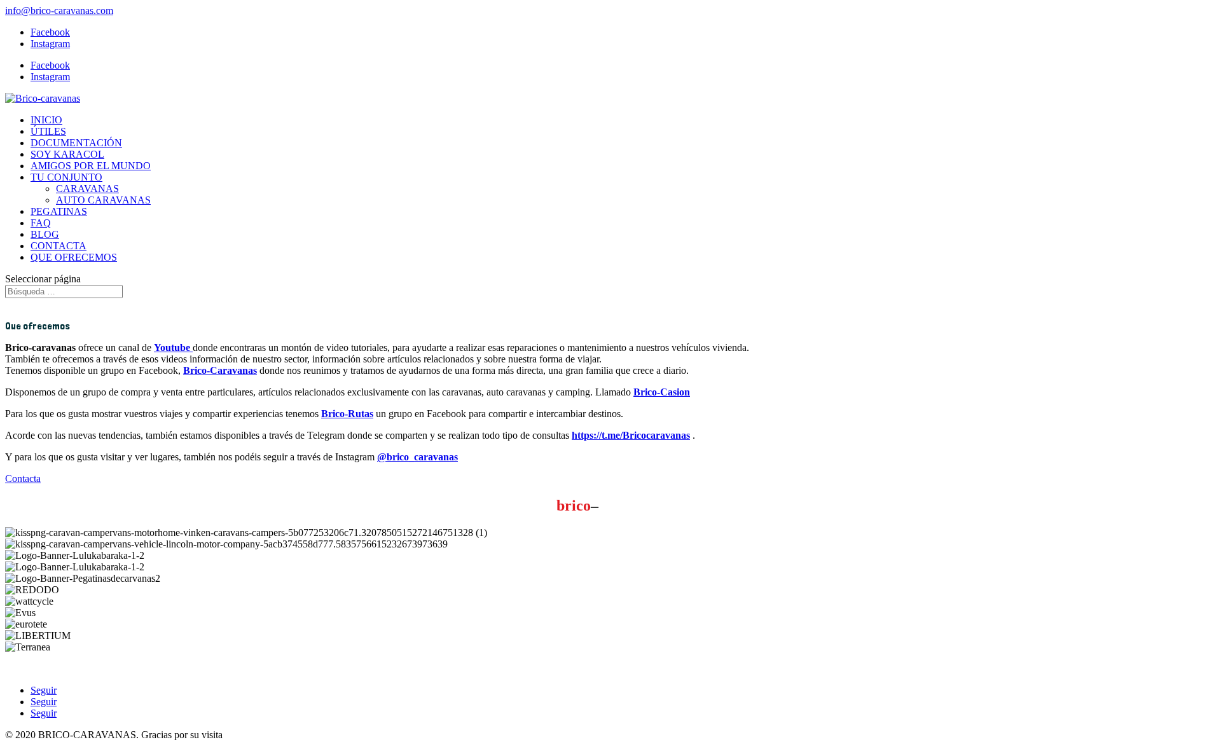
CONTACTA (58, 245)
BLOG (45, 234)
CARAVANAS (87, 188)
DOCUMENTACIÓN (76, 142)
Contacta (23, 478)
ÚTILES (48, 131)
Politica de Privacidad (142, 668)
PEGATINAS (59, 211)
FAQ (41, 222)
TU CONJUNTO (66, 177)
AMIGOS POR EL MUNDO (91, 165)
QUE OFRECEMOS (74, 257)
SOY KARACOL (67, 154)
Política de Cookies (235, 668)
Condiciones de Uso (48, 668)
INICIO (46, 119)
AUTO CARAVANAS (103, 200)
